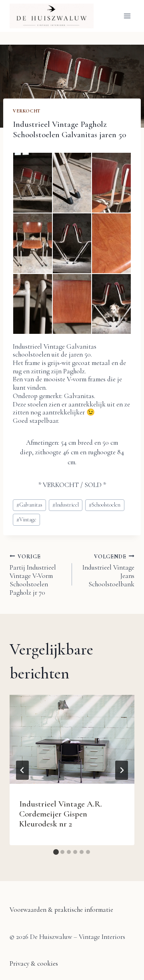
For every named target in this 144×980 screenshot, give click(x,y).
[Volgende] (121, 770)
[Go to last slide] (22, 770)
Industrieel (65, 504)
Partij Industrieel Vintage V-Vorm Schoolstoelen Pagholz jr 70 (33, 574)
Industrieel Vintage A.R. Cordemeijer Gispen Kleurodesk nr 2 (60, 814)
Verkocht (26, 111)
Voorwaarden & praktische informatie (61, 909)
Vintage (26, 519)
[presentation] (72, 739)
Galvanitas (29, 504)
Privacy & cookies (34, 963)
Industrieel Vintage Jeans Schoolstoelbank (108, 570)
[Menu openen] (127, 16)
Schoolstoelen (104, 504)
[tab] (56, 852)
